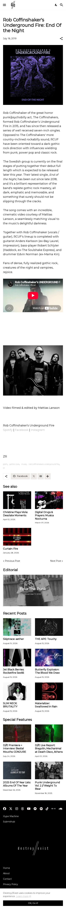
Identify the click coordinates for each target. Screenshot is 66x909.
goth (5, 464)
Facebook (21, 430)
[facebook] (4, 808)
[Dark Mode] (56, 5)
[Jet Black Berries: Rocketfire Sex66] (17, 657)
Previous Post (12, 561)
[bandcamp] (35, 808)
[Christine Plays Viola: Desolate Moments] (17, 500)
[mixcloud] (53, 808)
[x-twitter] (10, 808)
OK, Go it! (33, 903)
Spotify (8, 430)
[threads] (22, 808)
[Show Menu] (4, 5)
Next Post (55, 561)
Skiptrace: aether (13, 639)
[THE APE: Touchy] (49, 627)
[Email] (41, 476)
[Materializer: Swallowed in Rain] (49, 691)
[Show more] (48, 476)
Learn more (22, 896)
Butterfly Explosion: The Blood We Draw (47, 671)
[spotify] (41, 808)
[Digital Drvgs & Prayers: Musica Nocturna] (49, 500)
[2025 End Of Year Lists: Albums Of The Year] (17, 770)
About (6, 873)
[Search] (62, 5)
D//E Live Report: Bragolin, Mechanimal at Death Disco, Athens (49, 748)
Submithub (9, 821)
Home (6, 868)
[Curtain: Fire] (17, 537)
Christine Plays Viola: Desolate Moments (15, 514)
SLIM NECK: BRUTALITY (10, 705)
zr (4, 468)
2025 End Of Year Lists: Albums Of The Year (17, 784)
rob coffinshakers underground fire (44, 464)
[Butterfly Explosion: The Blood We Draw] (49, 657)
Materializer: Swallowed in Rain (46, 705)
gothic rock (14, 464)
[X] (34, 476)
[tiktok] (47, 808)
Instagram (38, 430)
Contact (7, 879)
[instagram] (16, 808)
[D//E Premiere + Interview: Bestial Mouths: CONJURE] (17, 733)
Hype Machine (11, 816)
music (24, 464)
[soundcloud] (60, 808)
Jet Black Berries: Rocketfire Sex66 (13, 671)
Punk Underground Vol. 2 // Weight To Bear (47, 785)
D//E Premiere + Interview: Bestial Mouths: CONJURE (14, 748)
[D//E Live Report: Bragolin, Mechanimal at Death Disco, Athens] (49, 733)
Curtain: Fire (10, 548)
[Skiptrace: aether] (17, 627)
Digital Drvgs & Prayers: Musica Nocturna (44, 515)
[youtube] (29, 808)
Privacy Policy (10, 884)
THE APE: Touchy (46, 639)
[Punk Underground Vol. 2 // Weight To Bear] (49, 770)
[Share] (61, 38)
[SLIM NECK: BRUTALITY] (17, 691)
